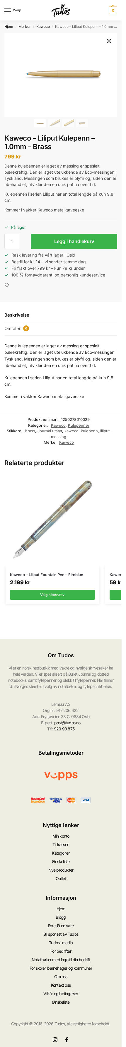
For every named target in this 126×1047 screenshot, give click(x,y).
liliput (105, 430)
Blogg (61, 917)
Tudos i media (61, 942)
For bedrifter (60, 951)
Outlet (61, 878)
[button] (112, 10)
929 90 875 (64, 728)
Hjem (8, 26)
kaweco (71, 430)
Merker (24, 26)
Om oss (60, 976)
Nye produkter (61, 869)
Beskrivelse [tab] (16, 315)
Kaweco (43, 26)
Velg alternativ (52, 594)
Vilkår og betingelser (60, 993)
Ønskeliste (60, 861)
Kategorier (60, 852)
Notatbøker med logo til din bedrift (61, 959)
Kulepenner (78, 425)
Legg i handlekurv (74, 241)
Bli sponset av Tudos (60, 934)
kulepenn (89, 430)
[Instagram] (55, 1039)
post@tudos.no (67, 722)
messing (58, 436)
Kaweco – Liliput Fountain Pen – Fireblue (46, 574)
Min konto (60, 835)
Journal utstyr (50, 430)
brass (30, 430)
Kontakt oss (61, 985)
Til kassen (60, 844)
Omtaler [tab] (15, 328)
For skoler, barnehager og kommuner (61, 968)
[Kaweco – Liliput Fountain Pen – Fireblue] (52, 520)
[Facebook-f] (66, 1039)
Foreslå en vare (61, 925)
